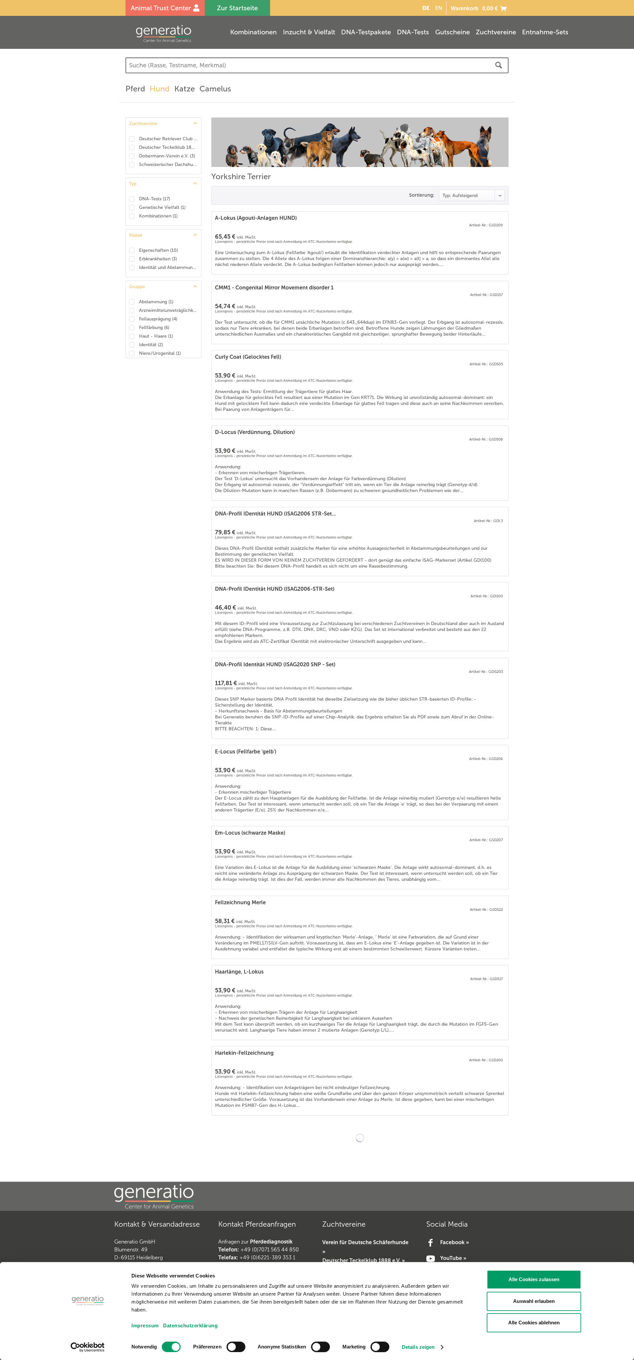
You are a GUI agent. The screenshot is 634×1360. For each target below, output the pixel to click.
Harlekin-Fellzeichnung (244, 1053)
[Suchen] (498, 65)
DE (425, 8)
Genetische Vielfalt (162, 207)
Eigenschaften (158, 250)
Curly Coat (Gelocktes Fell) (248, 357)
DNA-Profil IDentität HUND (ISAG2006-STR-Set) (275, 589)
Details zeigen (418, 1347)
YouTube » (453, 1258)
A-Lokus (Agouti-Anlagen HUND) (256, 218)
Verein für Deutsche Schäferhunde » (365, 1247)
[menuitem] (424, 8)
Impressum (145, 1325)
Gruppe (137, 286)
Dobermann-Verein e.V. (167, 155)
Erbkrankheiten (158, 258)
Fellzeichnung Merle (240, 902)
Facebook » (454, 1242)
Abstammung (156, 301)
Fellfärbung (154, 327)
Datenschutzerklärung (190, 1325)
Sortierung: (421, 195)
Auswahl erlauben (534, 1301)
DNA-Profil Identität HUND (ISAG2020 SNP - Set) (275, 664)
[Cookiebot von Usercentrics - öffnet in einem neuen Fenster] (88, 1347)
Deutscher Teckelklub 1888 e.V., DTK (168, 147)
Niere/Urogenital (160, 353)
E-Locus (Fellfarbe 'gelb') (245, 751)
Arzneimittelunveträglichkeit (168, 310)
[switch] (236, 1347)
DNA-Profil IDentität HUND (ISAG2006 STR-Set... (275, 513)
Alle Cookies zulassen (534, 1279)
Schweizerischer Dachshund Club (168, 164)
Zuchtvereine (143, 123)
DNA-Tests (154, 198)
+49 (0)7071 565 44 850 (269, 1249)
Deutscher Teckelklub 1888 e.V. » (363, 1260)
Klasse (135, 235)
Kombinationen (158, 216)
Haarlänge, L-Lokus (239, 972)
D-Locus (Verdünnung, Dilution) (255, 432)
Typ (132, 183)
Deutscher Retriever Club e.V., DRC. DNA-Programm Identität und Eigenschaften (168, 138)
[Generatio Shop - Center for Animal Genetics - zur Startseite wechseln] (177, 33)
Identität (151, 344)
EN (438, 8)
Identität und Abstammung (168, 267)
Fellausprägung (158, 318)
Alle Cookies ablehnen (534, 1322)
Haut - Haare (156, 336)
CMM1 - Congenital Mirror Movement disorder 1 (274, 287)
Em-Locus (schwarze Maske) (250, 833)
